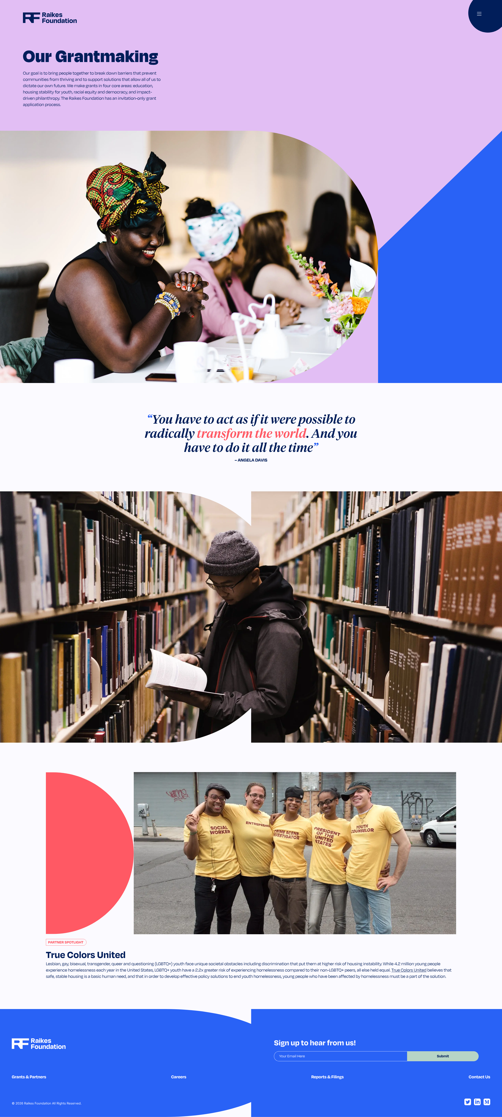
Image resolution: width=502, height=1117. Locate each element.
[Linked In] (477, 1102)
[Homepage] (50, 17)
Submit (443, 1056)
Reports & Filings (327, 1077)
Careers (178, 1077)
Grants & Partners (29, 1077)
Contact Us (479, 1077)
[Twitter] (467, 1102)
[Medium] (487, 1102)
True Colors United (409, 970)
